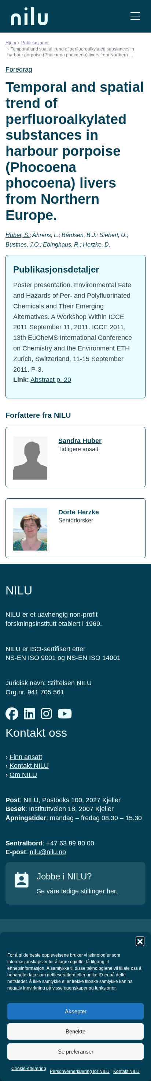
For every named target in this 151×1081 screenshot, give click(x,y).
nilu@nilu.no (48, 852)
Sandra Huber (80, 440)
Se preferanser (75, 1051)
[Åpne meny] (135, 16)
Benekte (75, 1031)
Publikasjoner (35, 42)
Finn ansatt (26, 757)
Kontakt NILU (126, 1071)
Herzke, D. (96, 244)
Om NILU (23, 774)
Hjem (10, 42)
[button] (140, 941)
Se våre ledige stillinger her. (77, 891)
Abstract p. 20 (50, 379)
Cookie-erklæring (28, 1068)
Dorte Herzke (78, 512)
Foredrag (18, 69)
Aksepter (75, 1011)
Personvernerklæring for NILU (80, 1071)
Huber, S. (17, 235)
